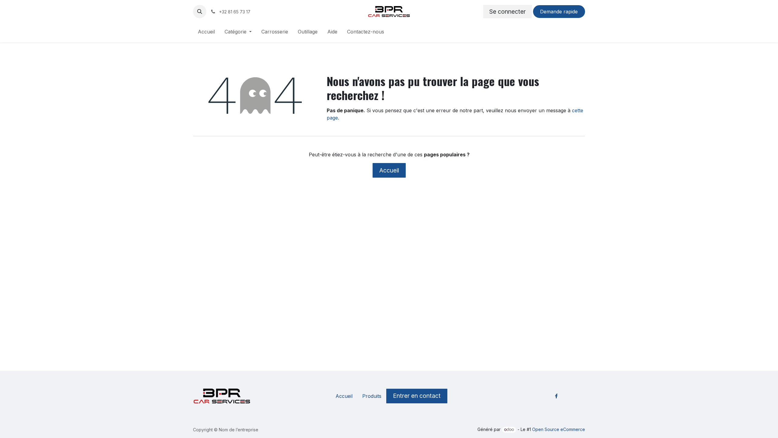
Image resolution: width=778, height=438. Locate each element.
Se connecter (507, 11)
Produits (371, 396)
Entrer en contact (417, 395)
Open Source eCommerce (558, 429)
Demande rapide (559, 12)
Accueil (389, 170)
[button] (199, 11)
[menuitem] (206, 33)
